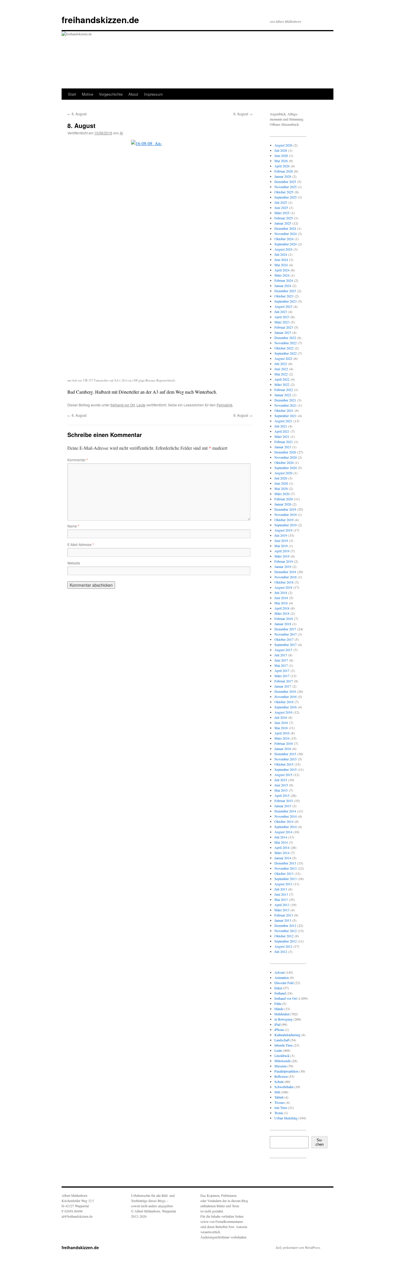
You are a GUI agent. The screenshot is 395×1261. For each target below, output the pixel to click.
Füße (277, 1003)
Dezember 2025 (285, 181)
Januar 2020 (282, 504)
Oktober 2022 (284, 348)
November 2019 (285, 514)
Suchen (319, 1142)
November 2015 (285, 759)
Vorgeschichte (111, 94)
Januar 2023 (282, 332)
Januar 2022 (282, 394)
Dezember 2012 (285, 925)
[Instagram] (279, 1173)
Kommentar (77, 459)
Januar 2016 (282, 748)
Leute (140, 404)
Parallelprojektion (286, 1071)
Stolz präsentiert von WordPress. (298, 1247)
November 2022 (285, 342)
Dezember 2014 (285, 811)
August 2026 (283, 145)
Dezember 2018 (285, 571)
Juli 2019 (280, 535)
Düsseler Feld (284, 982)
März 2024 (281, 275)
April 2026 (281, 166)
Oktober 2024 (284, 238)
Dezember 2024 (285, 228)
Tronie (278, 1112)
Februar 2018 (283, 618)
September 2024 (285, 244)
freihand (280, 993)
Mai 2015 (281, 790)
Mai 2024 (281, 264)
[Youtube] (297, 1173)
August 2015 (283, 774)
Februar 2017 (283, 681)
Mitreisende (282, 1060)
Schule (279, 1081)
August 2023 (283, 306)
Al (121, 132)
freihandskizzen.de (100, 19)
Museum (280, 1066)
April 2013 (281, 904)
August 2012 (283, 946)
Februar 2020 (283, 499)
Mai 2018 (281, 603)
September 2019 (285, 525)
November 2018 (285, 577)
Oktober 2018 (284, 582)
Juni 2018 (281, 597)
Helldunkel (281, 1014)
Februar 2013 (283, 915)
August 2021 (283, 421)
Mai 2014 (281, 842)
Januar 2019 (282, 566)
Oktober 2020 (284, 462)
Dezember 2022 (285, 337)
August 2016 (283, 712)
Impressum (153, 94)
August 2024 (283, 249)
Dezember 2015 (285, 753)
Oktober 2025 (284, 192)
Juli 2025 (280, 202)
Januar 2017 (282, 686)
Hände (278, 1008)
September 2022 (285, 353)
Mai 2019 (281, 545)
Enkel (278, 988)
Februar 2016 (283, 743)
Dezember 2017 (285, 629)
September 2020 (285, 467)
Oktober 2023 (284, 296)
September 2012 (285, 941)
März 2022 (281, 384)
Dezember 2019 (285, 509)
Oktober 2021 (284, 410)
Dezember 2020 (285, 452)
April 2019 (281, 551)
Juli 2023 (280, 311)
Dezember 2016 (285, 691)
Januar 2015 (282, 805)
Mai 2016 (281, 727)
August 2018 (283, 587)
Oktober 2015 (284, 764)
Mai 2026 (281, 160)
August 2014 (283, 831)
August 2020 (283, 473)
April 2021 (281, 431)
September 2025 (285, 197)
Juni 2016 (281, 722)
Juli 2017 (280, 655)
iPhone (279, 1029)
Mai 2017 (281, 665)
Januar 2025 (282, 223)
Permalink (224, 404)
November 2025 (285, 186)
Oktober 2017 (284, 639)
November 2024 (285, 233)
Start (72, 94)
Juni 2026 (281, 155)
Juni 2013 (281, 894)
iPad (277, 1024)
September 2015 (285, 769)
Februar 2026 (283, 171)
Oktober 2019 (284, 519)
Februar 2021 (283, 441)
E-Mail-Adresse (80, 544)
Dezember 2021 (285, 400)
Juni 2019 (281, 540)
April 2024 (281, 270)
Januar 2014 (282, 858)
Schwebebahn (284, 1086)
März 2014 (281, 852)
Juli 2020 (280, 478)
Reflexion (281, 1076)
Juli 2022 (280, 363)
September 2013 (285, 878)
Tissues (279, 1102)
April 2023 (281, 316)
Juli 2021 (280, 426)
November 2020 (285, 457)
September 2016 (285, 707)
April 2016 (281, 733)
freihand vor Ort (122, 404)
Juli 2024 (280, 254)
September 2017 (285, 644)
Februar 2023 (283, 327)
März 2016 (281, 738)
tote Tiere (280, 1107)
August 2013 (283, 884)
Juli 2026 (280, 150)
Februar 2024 (283, 280)
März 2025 (281, 212)
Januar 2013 (282, 920)
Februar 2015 (283, 800)
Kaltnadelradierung (287, 1034)
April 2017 (281, 670)
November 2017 (285, 634)
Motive (87, 94)
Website (73, 562)
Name (73, 525)
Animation (281, 977)
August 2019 (283, 530)
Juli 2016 (280, 717)
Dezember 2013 (285, 863)
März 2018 (281, 613)
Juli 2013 (280, 889)
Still (277, 1092)
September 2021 (285, 415)
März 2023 (281, 322)
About (133, 94)
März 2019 (281, 556)
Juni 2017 (281, 660)
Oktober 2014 (284, 821)
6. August (76, 113)
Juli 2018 (280, 592)
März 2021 (281, 436)
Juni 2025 (281, 207)
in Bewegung (283, 1019)
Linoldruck (281, 1055)
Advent (279, 972)
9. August (242, 113)
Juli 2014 (280, 837)
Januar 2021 (282, 447)
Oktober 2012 (284, 936)
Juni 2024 (281, 259)
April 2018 (281, 608)
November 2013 (285, 868)
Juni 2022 (281, 368)
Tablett (278, 1097)
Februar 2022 (283, 389)
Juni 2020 (281, 483)
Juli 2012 (280, 951)
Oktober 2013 (284, 873)
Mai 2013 (281, 899)
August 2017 (283, 649)
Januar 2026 (282, 176)
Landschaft (281, 1040)
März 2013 (281, 910)
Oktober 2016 (284, 701)
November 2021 (285, 405)
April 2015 (281, 795)
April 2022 (281, 379)
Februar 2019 (283, 561)
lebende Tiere (283, 1045)
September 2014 (285, 826)
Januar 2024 (282, 285)
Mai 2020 (281, 488)
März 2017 (281, 675)
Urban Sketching (286, 1118)
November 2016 (285, 696)
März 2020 (281, 493)
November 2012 (285, 930)
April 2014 (281, 847)
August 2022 (283, 358)
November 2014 (285, 816)
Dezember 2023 (285, 290)
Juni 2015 (281, 785)
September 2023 (285, 301)
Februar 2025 (283, 218)
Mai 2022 (281, 374)
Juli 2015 (280, 779)
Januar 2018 (282, 623)
